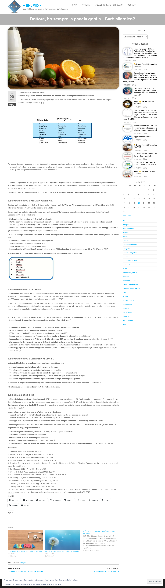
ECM (125, 268)
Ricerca (126, 316)
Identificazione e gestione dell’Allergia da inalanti (62, 551)
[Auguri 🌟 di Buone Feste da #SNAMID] (127, 173)
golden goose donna (15, 500)
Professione (127, 304)
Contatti (131, 5)
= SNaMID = (32, 5)
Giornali (126, 276)
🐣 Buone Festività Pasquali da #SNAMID (145, 65)
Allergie (22, 562)
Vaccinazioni (128, 320)
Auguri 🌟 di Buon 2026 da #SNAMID (144, 102)
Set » (130, 215)
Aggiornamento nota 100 (143, 136)
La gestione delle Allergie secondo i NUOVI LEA (25, 551)
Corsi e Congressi (130, 252)
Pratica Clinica (128, 300)
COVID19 (126, 264)
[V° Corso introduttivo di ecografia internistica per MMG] (101, 541)
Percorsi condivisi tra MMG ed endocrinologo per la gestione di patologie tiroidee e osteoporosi (145, 127)
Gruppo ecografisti (130, 280)
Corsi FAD (127, 256)
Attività (86, 5)
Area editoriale (103, 5)
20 (139, 203)
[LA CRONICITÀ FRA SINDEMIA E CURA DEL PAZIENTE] (127, 164)
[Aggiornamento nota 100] (127, 139)
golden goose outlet (15, 498)
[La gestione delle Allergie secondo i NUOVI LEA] (25, 540)
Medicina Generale (130, 284)
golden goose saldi (15, 495)
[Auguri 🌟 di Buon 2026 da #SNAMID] (127, 103)
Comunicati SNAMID (131, 244)
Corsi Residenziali (130, 260)
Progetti (126, 308)
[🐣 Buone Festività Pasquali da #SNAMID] (127, 66)
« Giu (125, 215)
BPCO (125, 236)
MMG (125, 292)
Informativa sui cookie (54, 584)
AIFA (125, 220)
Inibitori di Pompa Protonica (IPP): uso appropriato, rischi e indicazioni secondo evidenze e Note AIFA (145, 91)
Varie (125, 324)
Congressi (127, 248)
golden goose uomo (15, 503)
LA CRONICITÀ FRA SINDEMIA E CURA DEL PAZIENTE (145, 163)
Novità (74, 5)
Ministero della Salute (131, 288)
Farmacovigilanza (130, 272)
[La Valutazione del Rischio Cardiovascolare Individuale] (127, 156)
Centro (125, 240)
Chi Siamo (118, 5)
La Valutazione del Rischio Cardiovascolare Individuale (145, 154)
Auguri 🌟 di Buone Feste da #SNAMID (144, 172)
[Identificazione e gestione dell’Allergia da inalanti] (62, 540)
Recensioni (127, 312)
